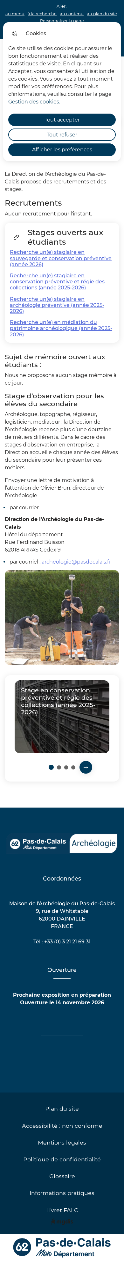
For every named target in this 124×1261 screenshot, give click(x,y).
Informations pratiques (62, 1193)
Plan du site (62, 1108)
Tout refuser (62, 135)
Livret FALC (62, 1210)
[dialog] (62, 91)
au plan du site (102, 13)
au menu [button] (14, 13)
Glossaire (62, 1176)
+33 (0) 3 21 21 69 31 (67, 942)
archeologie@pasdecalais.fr (76, 562)
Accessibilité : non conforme (62, 1125)
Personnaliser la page (62, 20)
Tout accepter (62, 120)
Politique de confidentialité (62, 1159)
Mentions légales (62, 1142)
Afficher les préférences (62, 150)
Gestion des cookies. (34, 102)
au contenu (72, 13)
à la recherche (42, 13)
